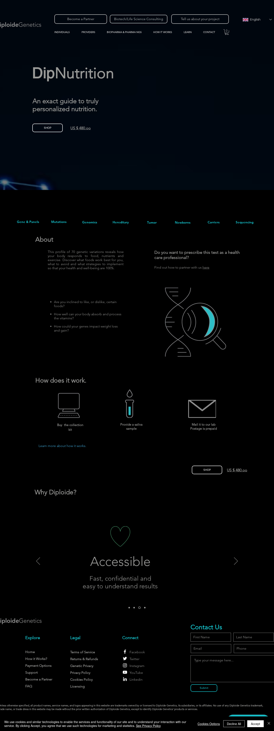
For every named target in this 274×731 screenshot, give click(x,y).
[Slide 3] (139, 608)
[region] (28, 222)
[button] (91, 32)
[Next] (236, 561)
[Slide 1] (129, 607)
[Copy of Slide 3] (145, 607)
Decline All (234, 724)
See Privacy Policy (148, 726)
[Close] (268, 724)
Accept (255, 724)
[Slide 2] (134, 607)
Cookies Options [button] (209, 724)
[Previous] (38, 561)
